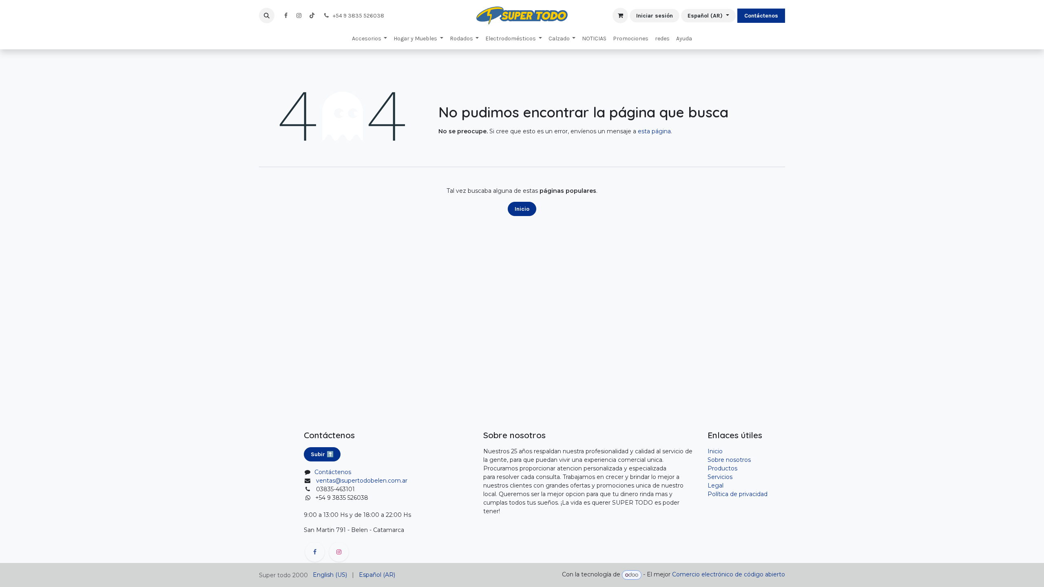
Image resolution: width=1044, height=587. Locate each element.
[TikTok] (312, 15)
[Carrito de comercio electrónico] (620, 15)
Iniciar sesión (654, 15)
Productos (722, 468)
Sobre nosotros (729, 459)
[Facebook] (286, 15)
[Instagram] (299, 15)
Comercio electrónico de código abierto (728, 574)
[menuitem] (370, 38)
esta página (654, 131)
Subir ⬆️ (322, 454)
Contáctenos (761, 15)
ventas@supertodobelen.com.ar (361, 480)
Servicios (720, 477)
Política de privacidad (738, 494)
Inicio (522, 208)
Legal (715, 485)
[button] (266, 15)
